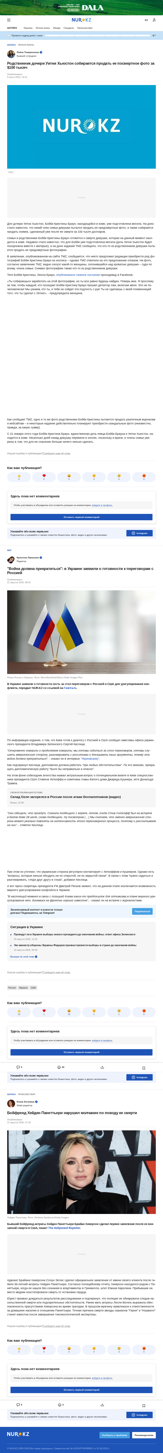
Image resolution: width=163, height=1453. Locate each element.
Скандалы (69, 28)
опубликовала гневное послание (78, 274)
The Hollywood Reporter (64, 1228)
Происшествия (84, 28)
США (33, 987)
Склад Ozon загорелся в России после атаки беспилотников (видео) (65, 797)
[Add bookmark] (144, 1068)
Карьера (28, 28)
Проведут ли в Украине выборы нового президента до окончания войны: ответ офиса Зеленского (74, 934)
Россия (12, 987)
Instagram (142, 533)
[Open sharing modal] (102, 1067)
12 (69, 1014)
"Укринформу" (90, 758)
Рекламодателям (144, 1435)
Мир (9, 550)
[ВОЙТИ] (154, 20)
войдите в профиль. (102, 505)
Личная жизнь (43, 28)
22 (19, 1014)
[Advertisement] (81, 197)
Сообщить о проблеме (114, 1435)
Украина (23, 987)
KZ (146, 20)
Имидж (56, 28)
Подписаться (142, 911)
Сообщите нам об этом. (57, 453)
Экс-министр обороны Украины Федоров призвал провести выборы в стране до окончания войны (75, 945)
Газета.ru (70, 688)
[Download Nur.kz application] (81, 7)
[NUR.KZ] (81, 20)
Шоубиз (12, 28)
